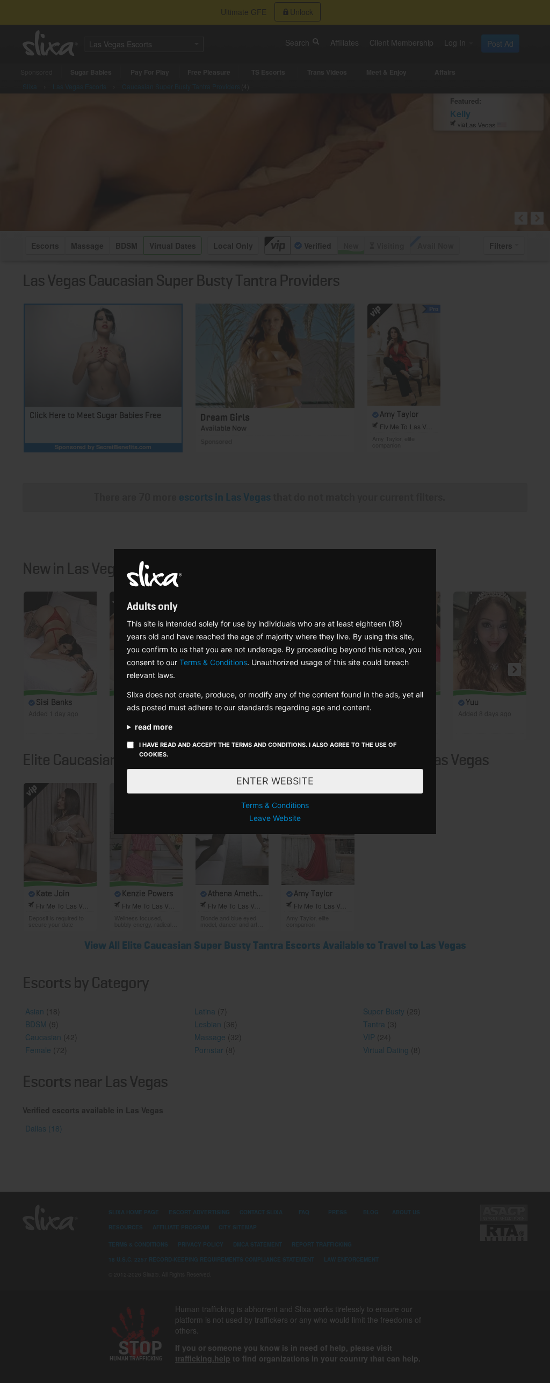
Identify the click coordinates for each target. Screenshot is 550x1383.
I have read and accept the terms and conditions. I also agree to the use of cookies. (267, 749)
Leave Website (275, 818)
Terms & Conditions (213, 662)
